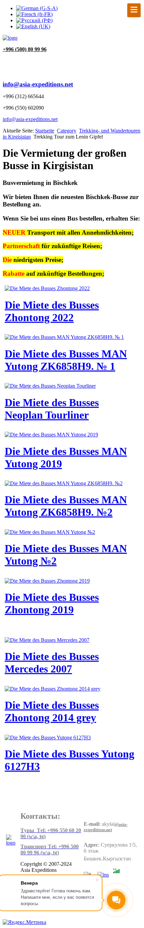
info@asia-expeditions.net (38, 84)
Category (66, 130)
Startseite (44, 130)
